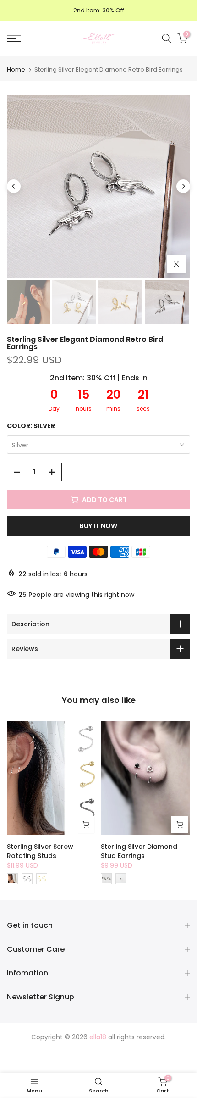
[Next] (183, 186)
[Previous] (14, 186)
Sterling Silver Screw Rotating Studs (40, 851)
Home (16, 69)
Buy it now (98, 525)
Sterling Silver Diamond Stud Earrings (139, 851)
